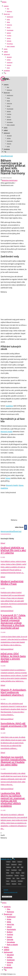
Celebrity (6, 6)
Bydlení (9, 33)
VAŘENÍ (6, 52)
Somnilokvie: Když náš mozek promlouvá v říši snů (14, 726)
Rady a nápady (11, 46)
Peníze (7, 870)
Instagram (20, 861)
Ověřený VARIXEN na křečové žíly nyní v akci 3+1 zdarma (13, 550)
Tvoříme (9, 35)
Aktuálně (9, 57)
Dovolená (14, 883)
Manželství (8, 867)
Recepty (17, 872)
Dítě (18, 867)
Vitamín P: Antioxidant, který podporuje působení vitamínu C (13, 692)
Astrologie (20, 881)
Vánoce (22, 875)
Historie (9, 65)
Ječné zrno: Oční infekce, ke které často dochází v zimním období (13, 657)
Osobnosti (9, 62)
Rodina (13, 861)
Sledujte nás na (6, 859)
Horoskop (8, 878)
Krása (8, 19)
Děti (22, 867)
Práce (18, 878)
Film (8, 8)
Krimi (8, 68)
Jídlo (14, 867)
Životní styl (7, 14)
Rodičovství (10, 17)
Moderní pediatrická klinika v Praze (12, 582)
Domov (9, 38)
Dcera (19, 883)
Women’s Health (6, 431)
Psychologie (10, 30)
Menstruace (5, 531)
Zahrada (9, 41)
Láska (23, 872)
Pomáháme (7, 70)
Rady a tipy (13, 881)
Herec (7, 881)
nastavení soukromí (6, 896)
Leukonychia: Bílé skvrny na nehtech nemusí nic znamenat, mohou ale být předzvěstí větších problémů (13, 799)
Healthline (9, 406)
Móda (8, 22)
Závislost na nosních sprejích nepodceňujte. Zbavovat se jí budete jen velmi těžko (13, 760)
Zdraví (8, 27)
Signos (8, 478)
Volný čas (9, 25)
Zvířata (9, 60)
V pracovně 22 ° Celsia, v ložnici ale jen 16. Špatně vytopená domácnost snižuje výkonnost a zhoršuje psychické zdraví (13, 621)
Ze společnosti (9, 875)
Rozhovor (9, 11)
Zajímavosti (7, 54)
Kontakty (6, 889)
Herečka (16, 875)
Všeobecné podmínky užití (10, 892)
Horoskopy (10, 43)
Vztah (20, 870)
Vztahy (5, 49)
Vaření (12, 872)
